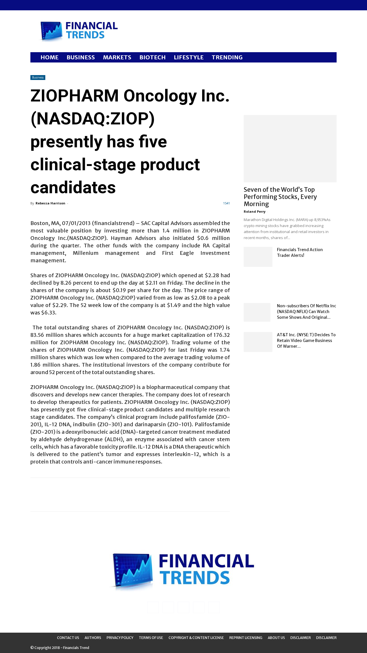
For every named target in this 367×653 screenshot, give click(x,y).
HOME (49, 57)
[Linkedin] (44, 5)
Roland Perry (255, 211)
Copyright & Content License (196, 638)
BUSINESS (81, 57)
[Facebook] (34, 5)
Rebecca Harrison (50, 203)
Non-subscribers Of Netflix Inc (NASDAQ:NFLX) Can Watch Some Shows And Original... (306, 311)
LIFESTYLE (189, 57)
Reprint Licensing (245, 638)
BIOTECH (152, 57)
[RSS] (53, 5)
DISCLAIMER (326, 638)
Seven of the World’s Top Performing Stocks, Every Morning (280, 197)
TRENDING (227, 57)
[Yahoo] (72, 5)
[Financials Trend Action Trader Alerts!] (258, 257)
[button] (330, 57)
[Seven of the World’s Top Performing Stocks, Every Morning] (290, 148)
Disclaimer (300, 638)
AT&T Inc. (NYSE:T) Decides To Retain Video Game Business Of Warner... (306, 340)
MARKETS (117, 57)
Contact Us (68, 638)
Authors (93, 638)
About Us (276, 638)
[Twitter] (63, 5)
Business (38, 77)
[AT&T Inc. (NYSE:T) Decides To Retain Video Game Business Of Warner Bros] (258, 342)
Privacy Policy (120, 638)
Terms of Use (151, 638)
